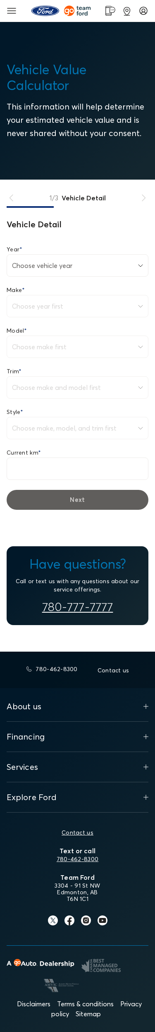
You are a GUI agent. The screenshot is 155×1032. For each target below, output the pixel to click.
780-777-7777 (77, 607)
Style (15, 412)
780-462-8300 (77, 859)
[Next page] (143, 198)
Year (14, 249)
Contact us (77, 832)
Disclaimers (33, 1004)
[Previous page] (12, 198)
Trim (14, 371)
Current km (24, 452)
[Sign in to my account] (143, 11)
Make (16, 290)
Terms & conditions (85, 1004)
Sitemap (88, 1014)
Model (17, 330)
